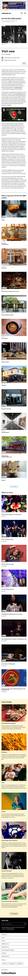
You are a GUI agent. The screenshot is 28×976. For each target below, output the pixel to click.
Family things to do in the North (9, 840)
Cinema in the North (7, 871)
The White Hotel (18, 87)
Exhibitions (4, 752)
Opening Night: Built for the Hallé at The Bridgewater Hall (14, 639)
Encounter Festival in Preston (8, 589)
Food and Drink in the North (9, 723)
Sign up (24, 924)
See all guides (14, 913)
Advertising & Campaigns (8, 950)
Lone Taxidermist (19, 94)
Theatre (4, 811)
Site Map (4, 953)
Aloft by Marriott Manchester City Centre (10, 291)
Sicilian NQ (4, 267)
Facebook (19, 963)
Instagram (11, 963)
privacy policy (10, 929)
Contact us (4, 934)
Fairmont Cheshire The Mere (8, 314)
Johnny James (5, 20)
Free (24, 63)
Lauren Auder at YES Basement (8, 663)
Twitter (4, 963)
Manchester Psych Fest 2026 (7, 564)
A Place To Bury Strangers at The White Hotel (11, 514)
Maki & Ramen (5, 338)
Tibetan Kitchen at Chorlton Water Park (7, 456)
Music (3, 782)
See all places (14, 486)
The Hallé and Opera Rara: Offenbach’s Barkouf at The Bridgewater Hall (13, 689)
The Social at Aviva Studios (5, 244)
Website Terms (5, 944)
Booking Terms (5, 947)
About (3, 937)
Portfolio (3, 480)
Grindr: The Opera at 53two (7, 539)
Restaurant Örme (5, 361)
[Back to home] (6, 13)
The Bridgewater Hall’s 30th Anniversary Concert (12, 614)
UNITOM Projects (5, 432)
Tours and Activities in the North (10, 901)
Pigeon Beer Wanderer (6, 408)
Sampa (3, 219)
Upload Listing (5, 956)
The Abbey (4, 385)
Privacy (3, 940)
